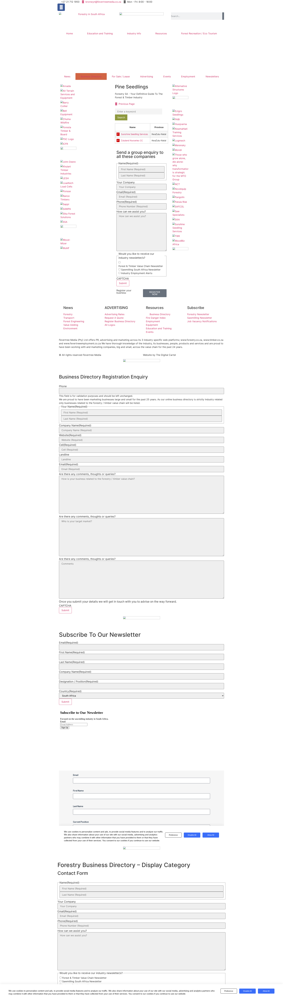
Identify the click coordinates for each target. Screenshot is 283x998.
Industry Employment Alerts (136, 273)
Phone (126, 202)
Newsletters (212, 76)
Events (167, 76)
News (67, 76)
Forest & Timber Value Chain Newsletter (141, 266)
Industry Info (134, 33)
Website (70, 435)
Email (126, 192)
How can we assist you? (131, 211)
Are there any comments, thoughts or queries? (87, 474)
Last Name (72, 662)
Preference (228, 991)
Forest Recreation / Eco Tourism (199, 33)
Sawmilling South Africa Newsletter (141, 269)
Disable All (247, 991)
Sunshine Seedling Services (134, 134)
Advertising (146, 76)
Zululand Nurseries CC (132, 140)
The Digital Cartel (166, 354)
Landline (64, 454)
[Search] (223, 16)
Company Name (75, 425)
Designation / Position (78, 681)
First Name (72, 652)
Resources (161, 33)
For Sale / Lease (121, 76)
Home (69, 33)
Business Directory (91, 76)
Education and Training (100, 33)
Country (70, 691)
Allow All (266, 991)
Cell (67, 445)
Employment (188, 76)
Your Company (125, 182)
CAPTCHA (122, 278)
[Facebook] (61, 7)
